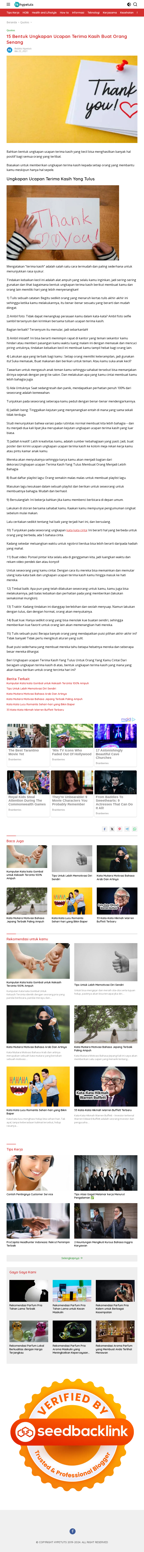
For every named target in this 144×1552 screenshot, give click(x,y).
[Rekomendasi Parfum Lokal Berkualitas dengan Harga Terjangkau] (28, 1331)
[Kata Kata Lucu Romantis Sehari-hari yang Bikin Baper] (72, 901)
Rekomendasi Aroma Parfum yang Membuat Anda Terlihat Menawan (114, 1349)
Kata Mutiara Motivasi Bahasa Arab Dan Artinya (37, 693)
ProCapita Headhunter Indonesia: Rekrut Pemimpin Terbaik (38, 1244)
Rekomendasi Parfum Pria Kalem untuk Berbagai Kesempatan (112, 1309)
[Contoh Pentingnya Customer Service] (38, 1173)
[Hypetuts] (24, 4)
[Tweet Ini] (112, 829)
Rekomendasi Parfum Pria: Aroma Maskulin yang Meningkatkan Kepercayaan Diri (70, 1349)
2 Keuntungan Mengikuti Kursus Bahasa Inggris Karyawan (103, 1244)
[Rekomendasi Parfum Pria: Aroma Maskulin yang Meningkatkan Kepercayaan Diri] (72, 1331)
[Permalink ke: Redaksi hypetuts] (10, 49)
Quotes (11, 30)
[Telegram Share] (127, 829)
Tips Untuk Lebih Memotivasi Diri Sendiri (31, 688)
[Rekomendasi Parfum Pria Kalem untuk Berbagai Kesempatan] (115, 1291)
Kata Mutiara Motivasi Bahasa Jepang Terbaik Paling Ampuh (44, 699)
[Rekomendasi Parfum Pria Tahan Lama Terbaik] (28, 1291)
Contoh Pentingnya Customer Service (30, 1194)
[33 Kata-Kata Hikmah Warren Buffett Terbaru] (117, 901)
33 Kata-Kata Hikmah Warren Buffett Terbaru (35, 709)
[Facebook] (73, 1531)
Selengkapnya (71, 1258)
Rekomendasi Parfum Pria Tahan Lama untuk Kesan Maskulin (69, 1309)
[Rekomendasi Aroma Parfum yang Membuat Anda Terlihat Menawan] (115, 1331)
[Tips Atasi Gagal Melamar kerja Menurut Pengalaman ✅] (105, 1173)
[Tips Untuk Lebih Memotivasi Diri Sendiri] (72, 858)
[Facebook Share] (104, 829)
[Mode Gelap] (129, 4)
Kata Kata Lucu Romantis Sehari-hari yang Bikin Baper (41, 704)
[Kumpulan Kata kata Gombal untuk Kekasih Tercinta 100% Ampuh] (27, 856)
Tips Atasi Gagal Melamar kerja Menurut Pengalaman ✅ (99, 1196)
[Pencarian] (135, 4)
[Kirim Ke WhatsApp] (134, 829)
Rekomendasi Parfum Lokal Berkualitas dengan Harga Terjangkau (26, 1349)
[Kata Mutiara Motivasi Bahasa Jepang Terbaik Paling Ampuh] (27, 901)
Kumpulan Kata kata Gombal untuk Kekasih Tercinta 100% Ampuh (48, 683)
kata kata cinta (76, 530)
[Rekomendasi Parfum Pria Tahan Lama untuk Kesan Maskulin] (72, 1291)
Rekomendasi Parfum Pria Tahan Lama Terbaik (25, 1307)
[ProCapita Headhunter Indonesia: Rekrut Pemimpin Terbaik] (38, 1221)
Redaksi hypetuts (23, 48)
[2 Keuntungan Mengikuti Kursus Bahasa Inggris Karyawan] (105, 1221)
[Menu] (9, 4)
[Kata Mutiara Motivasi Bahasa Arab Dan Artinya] (117, 858)
